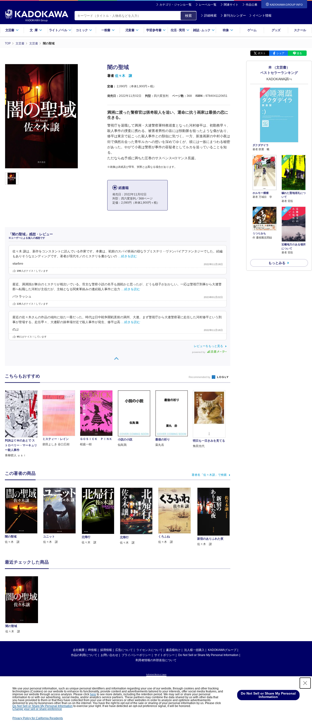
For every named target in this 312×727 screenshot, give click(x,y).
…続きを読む (127, 256)
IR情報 (92, 650)
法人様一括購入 (194, 650)
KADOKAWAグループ (222, 650)
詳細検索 (210, 15)
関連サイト (231, 4)
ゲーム (251, 30)
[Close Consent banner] (305, 683)
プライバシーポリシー (136, 655)
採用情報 (106, 650)
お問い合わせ (109, 655)
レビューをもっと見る (208, 346)
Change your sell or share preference (37, 708)
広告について (124, 650)
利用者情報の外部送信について (156, 660)
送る (299, 53)
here (93, 694)
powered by (199, 352)
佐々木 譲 (123, 76)
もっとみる (276, 263)
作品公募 (251, 4)
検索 (188, 16)
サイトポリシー (164, 655)
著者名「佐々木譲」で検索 (209, 475)
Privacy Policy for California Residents (37, 718)
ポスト (262, 53)
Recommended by (200, 377)
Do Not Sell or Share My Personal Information (208, 655)
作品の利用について (84, 655)
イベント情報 (262, 15)
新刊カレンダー (235, 15)
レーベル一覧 (207, 4)
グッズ (276, 30)
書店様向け (173, 650)
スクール (300, 30)
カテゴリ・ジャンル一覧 (175, 4)
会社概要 (79, 650)
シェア (280, 53)
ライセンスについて (149, 650)
